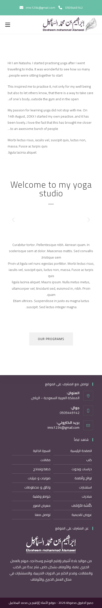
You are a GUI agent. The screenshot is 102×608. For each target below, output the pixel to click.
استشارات (85, 487)
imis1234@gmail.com (63, 427)
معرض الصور (42, 505)
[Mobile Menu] (7, 25)
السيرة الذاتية (42, 451)
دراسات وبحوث (82, 469)
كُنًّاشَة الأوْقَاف (81, 505)
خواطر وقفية (42, 496)
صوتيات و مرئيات (39, 478)
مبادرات (87, 496)
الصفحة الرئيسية (81, 451)
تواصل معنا (43, 515)
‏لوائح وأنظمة (83, 478)
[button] (13, 220)
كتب (89, 460)
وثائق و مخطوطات (37, 487)
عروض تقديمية (82, 515)
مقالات (45, 460)
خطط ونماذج (42, 469)
